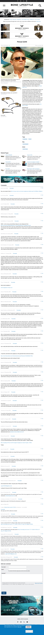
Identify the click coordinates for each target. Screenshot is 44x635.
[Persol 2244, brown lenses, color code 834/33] (11, 91)
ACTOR (14, 19)
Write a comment (38, 45)
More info (19, 626)
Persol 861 (7, 168)
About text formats (39, 583)
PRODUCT (19, 19)
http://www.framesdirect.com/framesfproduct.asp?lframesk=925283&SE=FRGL (17, 355)
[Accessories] (16, 17)
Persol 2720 (29, 155)
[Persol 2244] (11, 114)
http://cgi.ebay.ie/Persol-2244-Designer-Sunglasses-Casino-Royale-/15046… (16, 442)
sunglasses (25, 139)
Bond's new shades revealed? (33, 161)
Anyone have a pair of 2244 (10, 507)
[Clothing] (5, 17)
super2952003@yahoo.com (6, 485)
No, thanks (29, 631)
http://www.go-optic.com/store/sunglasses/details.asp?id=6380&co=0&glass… (27, 191)
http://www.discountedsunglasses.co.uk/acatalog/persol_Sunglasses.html (16, 225)
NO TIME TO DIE (25, 19)
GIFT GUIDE (37, 19)
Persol (30, 139)
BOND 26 (32, 19)
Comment (3, 573)
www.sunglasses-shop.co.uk (6, 287)
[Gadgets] (27, 17)
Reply (42, 203)
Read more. (38, 21)
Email (2, 569)
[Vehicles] (38, 17)
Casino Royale (25, 144)
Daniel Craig (25, 149)
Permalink (12, 188)
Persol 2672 (8, 161)
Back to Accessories (4, 45)
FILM (11, 19)
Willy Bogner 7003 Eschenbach (33, 168)
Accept (28, 626)
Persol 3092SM (9, 155)
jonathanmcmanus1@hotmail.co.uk (17, 431)
